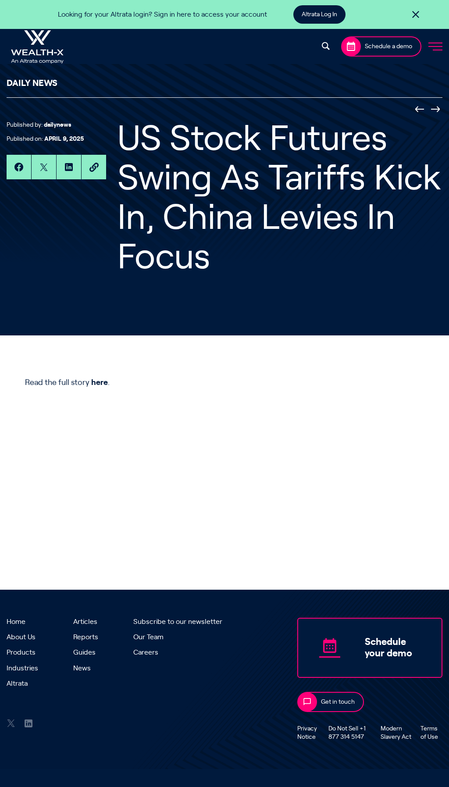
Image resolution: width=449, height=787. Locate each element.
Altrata (17, 683)
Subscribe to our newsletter (177, 621)
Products (21, 652)
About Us (21, 637)
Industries (22, 668)
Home (16, 621)
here (99, 383)
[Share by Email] (94, 167)
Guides (84, 652)
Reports (85, 637)
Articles (85, 621)
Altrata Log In (319, 14)
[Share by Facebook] (19, 167)
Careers (145, 652)
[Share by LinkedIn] (69, 167)
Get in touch (338, 702)
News (82, 668)
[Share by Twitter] (44, 167)
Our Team (148, 637)
